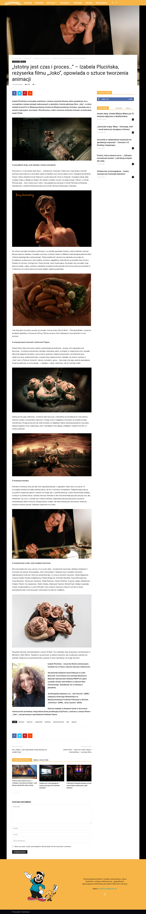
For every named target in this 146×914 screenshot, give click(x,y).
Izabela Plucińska (58, 722)
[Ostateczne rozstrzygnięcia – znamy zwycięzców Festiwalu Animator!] (51, 773)
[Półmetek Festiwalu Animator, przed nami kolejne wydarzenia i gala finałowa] (79, 773)
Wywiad (23, 61)
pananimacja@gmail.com (107, 888)
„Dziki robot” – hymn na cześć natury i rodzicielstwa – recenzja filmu (77, 751)
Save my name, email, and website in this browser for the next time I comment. (42, 846)
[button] (113, 3)
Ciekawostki (27, 58)
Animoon (30, 722)
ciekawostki (38, 722)
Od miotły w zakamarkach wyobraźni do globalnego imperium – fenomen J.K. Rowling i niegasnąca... (114, 142)
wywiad (74, 722)
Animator (21, 722)
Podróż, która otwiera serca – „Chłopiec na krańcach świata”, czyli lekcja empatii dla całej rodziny (24, 783)
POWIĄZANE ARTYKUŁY (22, 760)
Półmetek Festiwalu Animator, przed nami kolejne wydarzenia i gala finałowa (79, 785)
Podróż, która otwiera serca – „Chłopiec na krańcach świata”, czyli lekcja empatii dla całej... (114, 158)
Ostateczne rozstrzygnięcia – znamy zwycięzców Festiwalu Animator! (49, 785)
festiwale (48, 722)
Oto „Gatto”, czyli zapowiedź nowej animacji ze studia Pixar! (29, 751)
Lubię (130, 99)
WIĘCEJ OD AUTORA (41, 760)
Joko (67, 722)
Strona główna (16, 58)
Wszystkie (119, 108)
